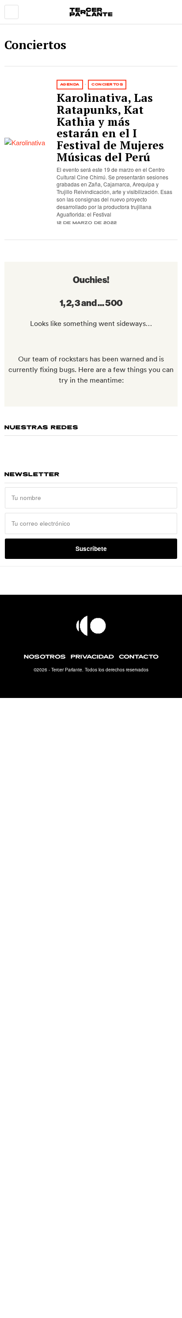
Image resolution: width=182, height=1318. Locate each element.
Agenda (70, 84)
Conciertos (107, 84)
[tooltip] (57, 446)
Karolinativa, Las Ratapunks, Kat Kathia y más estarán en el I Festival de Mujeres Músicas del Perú (110, 127)
